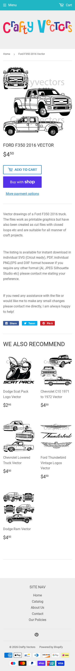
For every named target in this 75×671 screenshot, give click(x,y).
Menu (12, 5)
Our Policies (37, 620)
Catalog (37, 601)
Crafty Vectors (27, 647)
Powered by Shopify (51, 647)
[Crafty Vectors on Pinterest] (36, 635)
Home (6, 53)
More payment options (22, 194)
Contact (37, 614)
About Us (37, 608)
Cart (68, 5)
